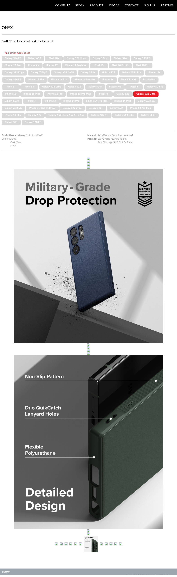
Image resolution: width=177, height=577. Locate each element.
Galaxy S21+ (148, 115)
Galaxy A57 (34, 58)
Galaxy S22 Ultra (72, 107)
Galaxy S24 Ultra (51, 86)
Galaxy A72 (34, 115)
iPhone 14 (50, 100)
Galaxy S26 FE (13, 58)
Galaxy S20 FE (33, 122)
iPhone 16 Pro (59, 79)
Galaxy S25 (108, 72)
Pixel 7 (32, 100)
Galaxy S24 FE (13, 79)
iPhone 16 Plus (36, 79)
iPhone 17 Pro (13, 65)
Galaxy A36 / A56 (64, 72)
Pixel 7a (103, 93)
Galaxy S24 (74, 86)
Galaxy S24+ (95, 86)
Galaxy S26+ (100, 58)
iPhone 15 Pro (55, 93)
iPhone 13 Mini (13, 115)
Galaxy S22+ (96, 107)
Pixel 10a (54, 58)
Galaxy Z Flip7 (39, 72)
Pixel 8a (29, 86)
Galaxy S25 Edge (14, 72)
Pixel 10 (99, 65)
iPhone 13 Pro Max (140, 107)
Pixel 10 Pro (142, 65)
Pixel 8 (134, 86)
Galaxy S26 (120, 58)
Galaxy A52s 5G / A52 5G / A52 (66, 115)
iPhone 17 (52, 65)
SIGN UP (6, 571)
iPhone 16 (108, 79)
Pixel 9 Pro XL (128, 79)
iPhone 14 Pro (71, 100)
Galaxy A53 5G (13, 107)
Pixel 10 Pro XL (120, 65)
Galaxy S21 (11, 122)
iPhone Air (33, 65)
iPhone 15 (10, 93)
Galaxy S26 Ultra (76, 58)
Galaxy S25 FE (142, 58)
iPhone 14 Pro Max (97, 100)
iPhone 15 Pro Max (80, 93)
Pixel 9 (11, 86)
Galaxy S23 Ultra (146, 93)
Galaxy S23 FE (155, 86)
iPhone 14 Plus (122, 100)
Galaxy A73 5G (146, 100)
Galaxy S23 (123, 93)
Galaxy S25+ (88, 72)
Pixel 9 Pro (149, 79)
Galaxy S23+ (12, 100)
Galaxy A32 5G (99, 115)
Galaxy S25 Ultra (131, 72)
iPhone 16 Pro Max (84, 79)
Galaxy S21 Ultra (124, 115)
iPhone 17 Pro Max (75, 65)
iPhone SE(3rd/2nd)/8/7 (42, 107)
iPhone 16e (154, 72)
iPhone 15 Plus (32, 93)
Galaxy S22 (116, 107)
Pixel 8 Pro (115, 86)
